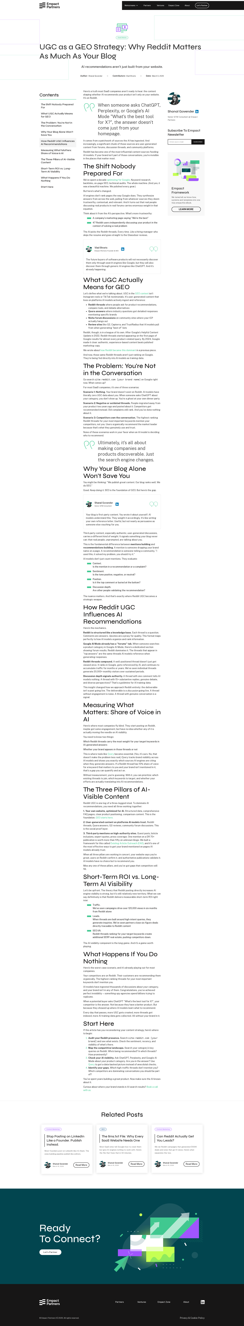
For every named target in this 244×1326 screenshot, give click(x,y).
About (187, 5)
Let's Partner (50, 1252)
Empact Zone (173, 5)
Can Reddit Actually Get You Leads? (175, 1138)
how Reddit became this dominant (118, 350)
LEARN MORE (186, 209)
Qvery (111, 754)
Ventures (160, 5)
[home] (49, 5)
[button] (131, 5)
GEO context (142, 293)
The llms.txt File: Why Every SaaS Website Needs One (122, 1138)
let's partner (202, 5)
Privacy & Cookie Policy (192, 1318)
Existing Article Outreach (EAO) (127, 843)
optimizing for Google (118, 180)
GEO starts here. (104, 817)
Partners (147, 5)
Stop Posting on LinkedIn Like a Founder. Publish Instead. (65, 1140)
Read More (81, 1165)
